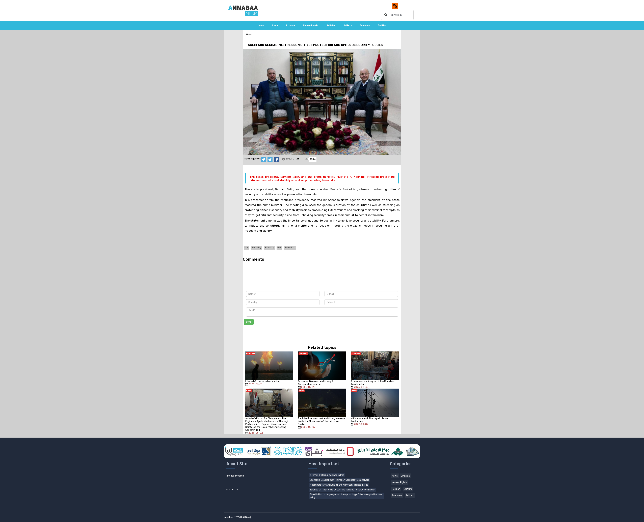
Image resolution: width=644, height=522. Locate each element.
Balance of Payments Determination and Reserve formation (342, 489)
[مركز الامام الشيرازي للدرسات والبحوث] (380, 451)
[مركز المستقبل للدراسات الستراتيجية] (340, 451)
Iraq (247, 247)
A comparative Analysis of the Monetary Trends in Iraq (339, 484)
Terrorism (290, 247)
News (275, 25)
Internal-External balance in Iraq (327, 475)
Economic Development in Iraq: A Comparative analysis (339, 480)
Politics (382, 25)
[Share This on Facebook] (276, 159)
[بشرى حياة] (314, 451)
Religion (331, 25)
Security (256, 247)
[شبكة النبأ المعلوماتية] (234, 451)
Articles (290, 25)
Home (261, 25)
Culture (347, 25)
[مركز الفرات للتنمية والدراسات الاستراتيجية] (412, 451)
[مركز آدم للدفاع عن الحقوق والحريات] (258, 451)
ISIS (279, 247)
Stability (269, 247)
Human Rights (310, 25)
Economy (365, 25)
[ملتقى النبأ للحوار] (288, 451)
